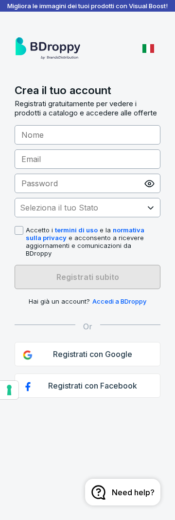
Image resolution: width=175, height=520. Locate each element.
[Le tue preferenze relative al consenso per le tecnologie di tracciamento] (9, 390)
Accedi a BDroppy (119, 301)
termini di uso (76, 230)
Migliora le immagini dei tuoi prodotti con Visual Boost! (87, 6)
